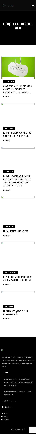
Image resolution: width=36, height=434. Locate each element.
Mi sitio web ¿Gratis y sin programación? (15, 313)
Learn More (6, 96)
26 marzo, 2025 (9, 81)
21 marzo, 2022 (9, 226)
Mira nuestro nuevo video (15, 231)
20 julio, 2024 (9, 171)
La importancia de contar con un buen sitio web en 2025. (17, 134)
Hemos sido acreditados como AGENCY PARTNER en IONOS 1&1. (17, 278)
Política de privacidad (18, 429)
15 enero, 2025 (9, 128)
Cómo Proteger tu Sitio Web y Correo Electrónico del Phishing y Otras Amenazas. (17, 89)
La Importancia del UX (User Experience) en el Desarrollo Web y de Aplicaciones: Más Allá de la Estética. (17, 181)
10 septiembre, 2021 (10, 272)
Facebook (6, 416)
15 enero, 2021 (9, 306)
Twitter (6, 413)
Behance (6, 419)
